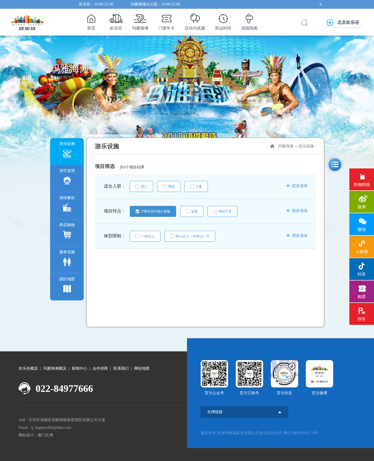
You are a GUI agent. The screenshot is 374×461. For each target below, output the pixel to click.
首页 (91, 28)
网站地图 (141, 368)
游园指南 (249, 28)
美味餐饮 (67, 198)
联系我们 (121, 368)
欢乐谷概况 (28, 368)
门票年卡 (166, 28)
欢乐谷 (116, 28)
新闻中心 (79, 368)
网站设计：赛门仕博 (36, 435)
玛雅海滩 (140, 28)
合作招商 (100, 368)
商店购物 (67, 225)
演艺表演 (67, 171)
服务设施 (67, 252)
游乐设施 (67, 144)
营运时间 (223, 28)
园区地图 (67, 279)
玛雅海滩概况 (54, 368)
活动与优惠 (195, 28)
